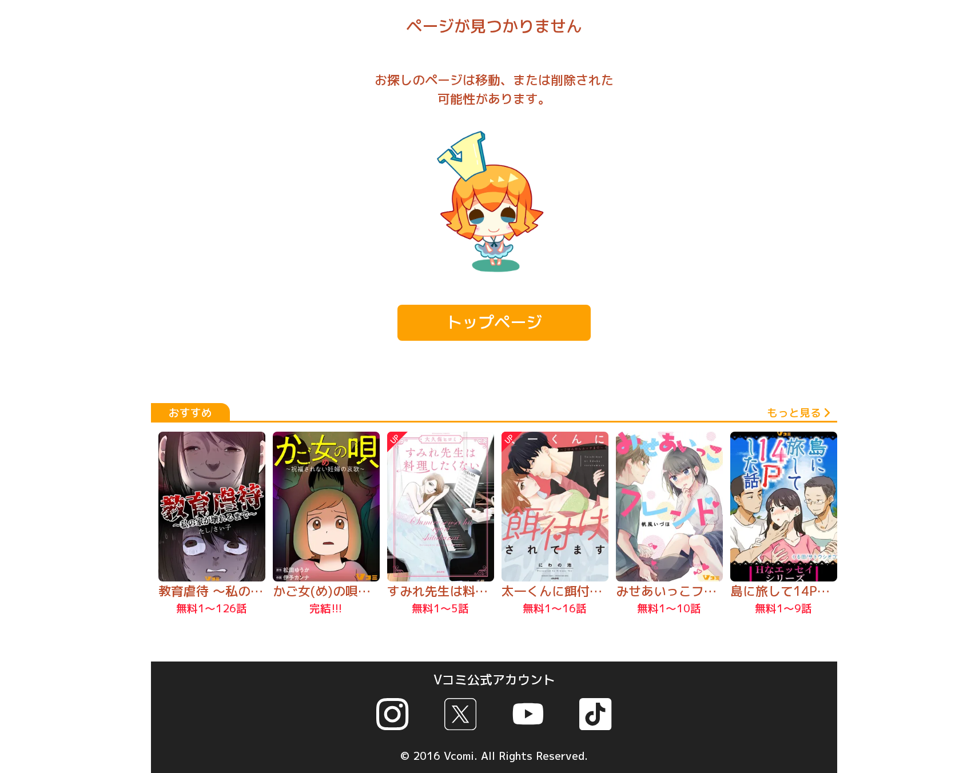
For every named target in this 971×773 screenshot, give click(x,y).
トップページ (494, 322)
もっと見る (794, 412)
